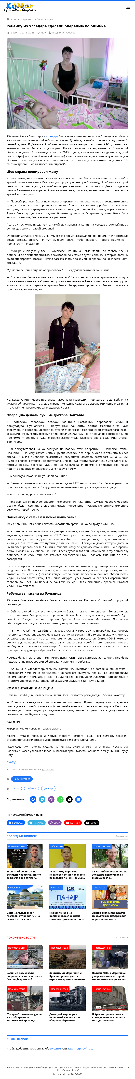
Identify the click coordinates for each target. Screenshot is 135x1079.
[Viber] (51, 799)
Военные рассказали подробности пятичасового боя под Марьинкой (24, 976)
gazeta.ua (48, 769)
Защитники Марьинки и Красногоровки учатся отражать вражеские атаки (67, 976)
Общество (57, 846)
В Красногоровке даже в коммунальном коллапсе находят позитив (108, 1017)
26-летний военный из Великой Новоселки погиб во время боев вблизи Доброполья (24, 874)
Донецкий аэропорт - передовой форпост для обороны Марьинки (65, 1017)
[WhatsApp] (60, 799)
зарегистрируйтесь (81, 1048)
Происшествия (22, 778)
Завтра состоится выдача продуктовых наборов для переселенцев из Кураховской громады (109, 916)
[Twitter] (69, 799)
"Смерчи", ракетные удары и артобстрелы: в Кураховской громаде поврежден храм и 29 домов (24, 1017)
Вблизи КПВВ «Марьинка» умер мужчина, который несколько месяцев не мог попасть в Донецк (109, 976)
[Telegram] (42, 799)
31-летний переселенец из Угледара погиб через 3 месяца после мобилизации (109, 874)
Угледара (52, 136)
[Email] (78, 799)
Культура (56, 887)
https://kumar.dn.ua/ (67, 1070)
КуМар (11, 762)
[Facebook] (33, 799)
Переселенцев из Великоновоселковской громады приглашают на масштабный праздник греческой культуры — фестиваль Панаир (65, 916)
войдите (55, 1048)
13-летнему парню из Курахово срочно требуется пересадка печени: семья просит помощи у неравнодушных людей (67, 874)
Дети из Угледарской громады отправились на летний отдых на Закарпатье (23, 916)
